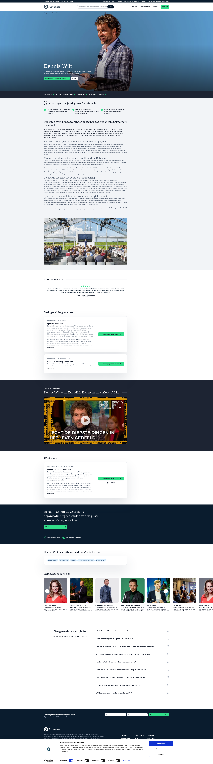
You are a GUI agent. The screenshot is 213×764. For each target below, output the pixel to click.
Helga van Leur (50, 605)
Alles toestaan (161, 743)
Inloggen (144, 1)
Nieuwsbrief (151, 738)
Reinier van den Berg (78, 605)
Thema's (155, 7)
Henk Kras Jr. (23, 605)
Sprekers (134, 7)
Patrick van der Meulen (130, 605)
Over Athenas (106, 1)
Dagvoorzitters (145, 7)
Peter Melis (151, 605)
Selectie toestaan (161, 749)
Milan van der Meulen (104, 605)
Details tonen (127, 760)
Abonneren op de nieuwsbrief (131, 1)
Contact (165, 7)
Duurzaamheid (64, 560)
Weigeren (161, 754)
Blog (113, 1)
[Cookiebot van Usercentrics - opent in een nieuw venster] (48, 760)
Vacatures (119, 1)
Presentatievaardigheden (86, 560)
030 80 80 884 (165, 1)
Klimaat (73, 560)
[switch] (87, 760)
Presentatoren (100, 560)
